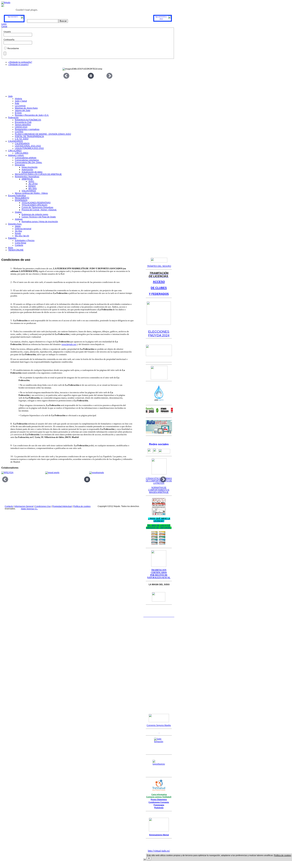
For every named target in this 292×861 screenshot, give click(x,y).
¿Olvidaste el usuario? (18, 64)
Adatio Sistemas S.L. (29, 509)
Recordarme (13, 48)
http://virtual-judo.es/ (159, 850)
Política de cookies (82, 506)
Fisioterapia (159, 805)
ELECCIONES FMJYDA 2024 (158, 333)
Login (4, 24)
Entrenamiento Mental (159, 835)
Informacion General (24, 506)
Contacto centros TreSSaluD (158, 797)
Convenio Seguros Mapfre (159, 725)
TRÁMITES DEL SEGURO (159, 266)
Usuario (7, 32)
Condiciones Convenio (159, 802)
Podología (158, 808)
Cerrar (4, 26)
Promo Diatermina (159, 800)
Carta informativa (159, 794)
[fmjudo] (5, 2)
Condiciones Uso (43, 506)
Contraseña (9, 40)
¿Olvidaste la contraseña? (20, 62)
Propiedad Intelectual (62, 506)
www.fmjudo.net (69, 344)
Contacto (9, 506)
